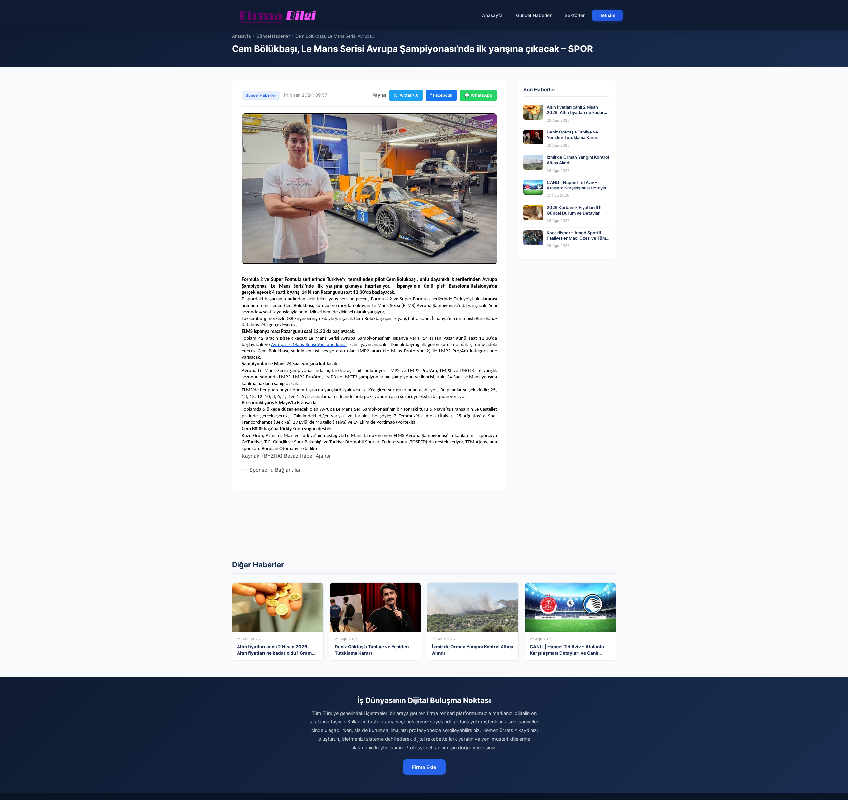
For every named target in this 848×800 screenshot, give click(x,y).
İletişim (607, 15)
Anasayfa (492, 15)
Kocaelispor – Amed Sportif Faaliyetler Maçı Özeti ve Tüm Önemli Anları (576, 238)
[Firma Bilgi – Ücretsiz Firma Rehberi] (278, 15)
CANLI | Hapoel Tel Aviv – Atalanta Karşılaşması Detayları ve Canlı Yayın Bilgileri (578, 188)
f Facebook (441, 95)
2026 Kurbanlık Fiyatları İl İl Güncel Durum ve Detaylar (574, 210)
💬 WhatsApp (478, 95)
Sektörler (575, 15)
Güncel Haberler (534, 15)
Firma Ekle (424, 767)
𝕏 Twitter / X (406, 95)
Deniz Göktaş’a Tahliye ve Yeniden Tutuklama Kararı (572, 135)
